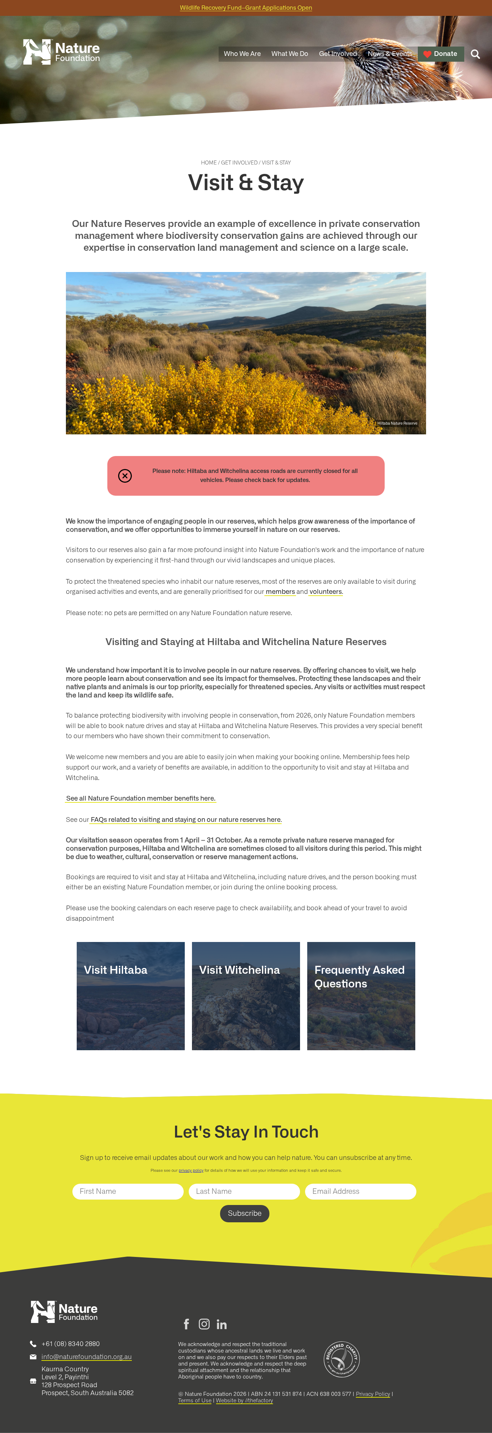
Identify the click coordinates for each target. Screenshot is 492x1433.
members (280, 592)
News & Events (390, 54)
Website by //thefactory (244, 1400)
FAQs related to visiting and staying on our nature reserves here (186, 820)
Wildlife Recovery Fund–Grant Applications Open (246, 8)
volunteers (326, 592)
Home (209, 163)
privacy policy (191, 1171)
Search (475, 54)
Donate (445, 54)
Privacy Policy (373, 1394)
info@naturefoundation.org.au (86, 1357)
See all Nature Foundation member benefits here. (140, 799)
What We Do (290, 54)
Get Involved (338, 54)
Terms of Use (194, 1400)
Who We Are (242, 54)
